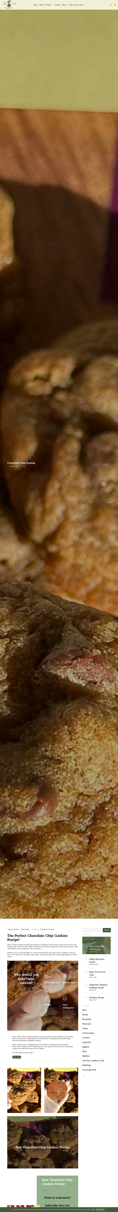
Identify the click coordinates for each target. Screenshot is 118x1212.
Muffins (85, 1055)
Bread (85, 1014)
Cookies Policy (100, 1209)
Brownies (86, 1023)
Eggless (85, 1046)
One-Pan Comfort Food (93, 1060)
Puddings (86, 1065)
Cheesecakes (88, 1032)
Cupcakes (86, 1042)
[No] (116, 1209)
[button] (16, 1057)
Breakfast (86, 1019)
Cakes (85, 1028)
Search (107, 930)
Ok (93, 1209)
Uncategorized (89, 1069)
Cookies (23, 466)
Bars (84, 1009)
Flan (84, 1051)
